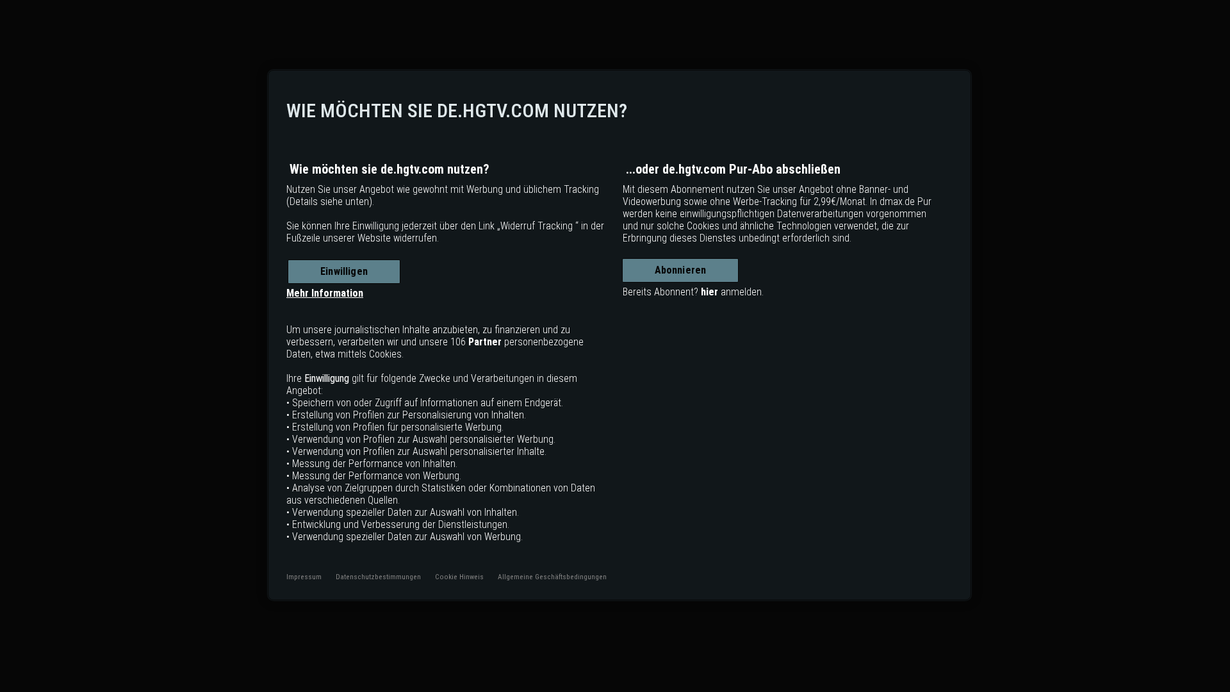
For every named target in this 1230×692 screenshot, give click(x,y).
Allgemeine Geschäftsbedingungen (552, 576)
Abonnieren (681, 270)
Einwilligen (344, 271)
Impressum (304, 576)
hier (709, 292)
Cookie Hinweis (459, 576)
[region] (619, 335)
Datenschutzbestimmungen (378, 576)
